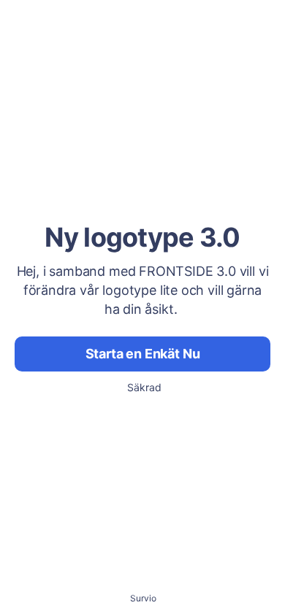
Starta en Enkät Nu (143, 353)
